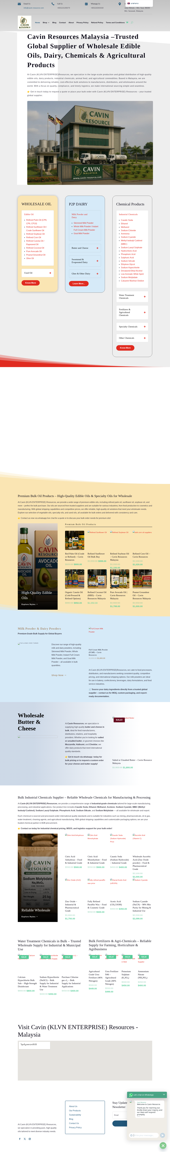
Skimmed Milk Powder (83, 223)
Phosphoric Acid (128, 254)
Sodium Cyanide (128, 237)
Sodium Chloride (128, 230)
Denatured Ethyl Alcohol (131, 271)
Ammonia (125, 234)
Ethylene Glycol (128, 264)
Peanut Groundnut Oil (35, 255)
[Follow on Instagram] (30, 1139)
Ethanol (124, 224)
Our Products (75, 1111)
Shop (45, 23)
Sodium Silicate (128, 261)
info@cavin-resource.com (34, 8)
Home (37, 23)
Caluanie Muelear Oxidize (132, 281)
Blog (54, 23)
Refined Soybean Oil (35, 234)
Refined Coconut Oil (35, 248)
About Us (73, 1106)
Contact (62, 23)
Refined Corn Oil (33, 237)
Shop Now (57, 675)
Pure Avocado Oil (34, 251)
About (71, 23)
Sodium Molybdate (129, 277)
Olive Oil (30, 258)
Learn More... (79, 284)
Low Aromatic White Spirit (132, 274)
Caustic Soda (127, 220)
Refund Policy (97, 23)
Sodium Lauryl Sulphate (131, 247)
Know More (30, 283)
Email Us (27, 4)
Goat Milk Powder (81, 233)
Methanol (125, 227)
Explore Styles (28, 604)
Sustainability (75, 1115)
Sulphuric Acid (127, 258)
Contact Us (74, 1123)
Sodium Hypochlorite (130, 267)
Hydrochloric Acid (129, 251)
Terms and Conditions (115, 23)
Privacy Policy (82, 23)
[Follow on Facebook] (20, 1139)
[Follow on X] (25, 1139)
